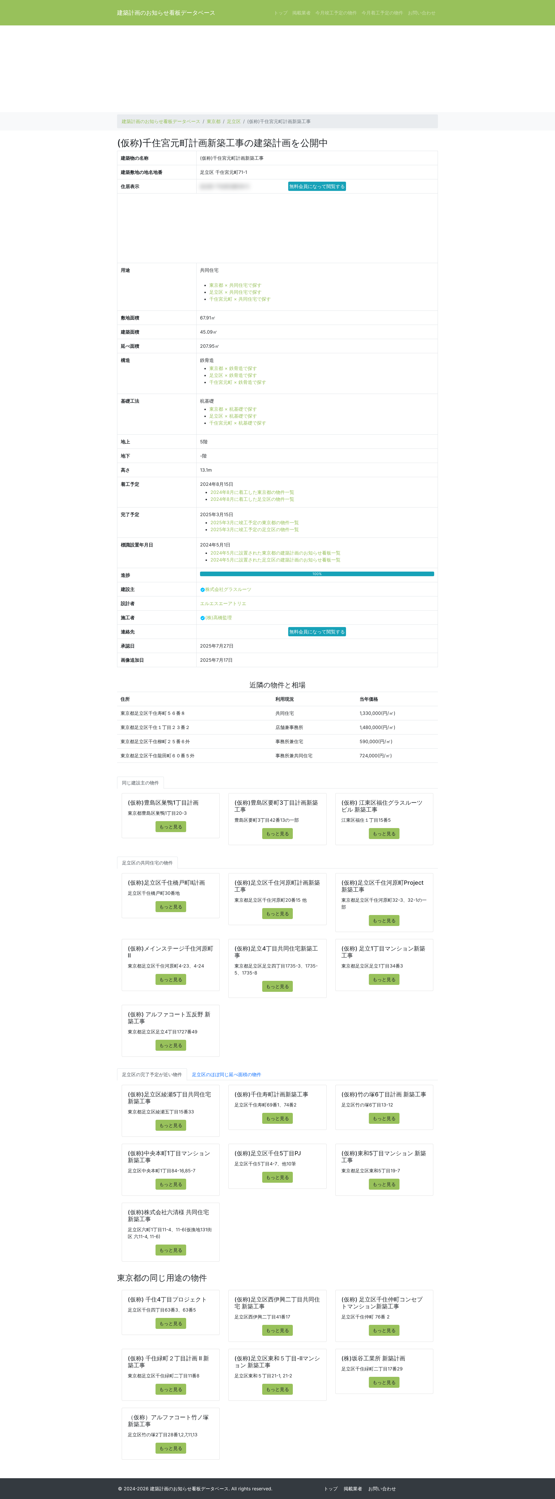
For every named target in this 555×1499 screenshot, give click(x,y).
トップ (281, 13)
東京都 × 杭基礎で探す (233, 409)
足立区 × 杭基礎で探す (233, 416)
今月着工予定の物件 (382, 13)
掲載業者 (301, 13)
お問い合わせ (422, 13)
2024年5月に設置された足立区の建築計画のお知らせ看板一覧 (275, 560)
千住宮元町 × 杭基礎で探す (237, 423)
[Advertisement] (277, 68)
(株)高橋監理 (218, 617)
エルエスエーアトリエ (223, 603)
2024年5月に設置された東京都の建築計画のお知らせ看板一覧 (275, 553)
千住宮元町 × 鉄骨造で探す (237, 382)
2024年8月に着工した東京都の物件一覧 (252, 492)
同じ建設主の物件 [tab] (140, 783)
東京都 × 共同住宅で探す (235, 285)
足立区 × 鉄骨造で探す (233, 375)
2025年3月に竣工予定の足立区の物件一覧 (254, 529)
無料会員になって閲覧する (317, 186)
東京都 (214, 121)
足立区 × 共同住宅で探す (235, 292)
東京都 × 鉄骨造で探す (233, 368)
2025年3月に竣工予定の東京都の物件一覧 (254, 522)
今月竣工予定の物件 (336, 13)
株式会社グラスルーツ (228, 589)
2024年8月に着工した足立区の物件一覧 (252, 499)
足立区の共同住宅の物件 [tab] (147, 863)
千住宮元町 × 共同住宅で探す (240, 299)
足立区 (234, 121)
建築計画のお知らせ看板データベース (166, 12)
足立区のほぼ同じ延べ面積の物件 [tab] (226, 1074)
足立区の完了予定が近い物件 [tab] (152, 1074)
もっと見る (170, 827)
